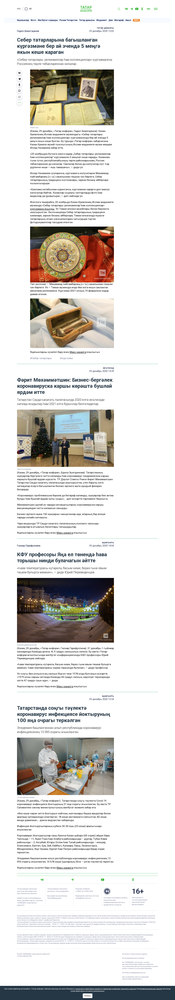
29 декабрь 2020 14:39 (101, 371)
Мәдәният (101, 20)
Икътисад (108, 367)
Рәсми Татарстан (68, 20)
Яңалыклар (23, 20)
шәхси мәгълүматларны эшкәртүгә (88, 989)
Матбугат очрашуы (48, 20)
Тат (30, 9)
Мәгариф (119, 20)
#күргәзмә (66, 358)
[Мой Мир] (19, 96)
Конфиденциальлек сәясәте (151, 989)
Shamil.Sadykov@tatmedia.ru (132, 979)
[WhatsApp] (19, 90)
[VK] (126, 9)
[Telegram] (131, 9)
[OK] (142, 9)
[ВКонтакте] (19, 72)
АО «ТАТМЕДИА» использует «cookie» (135, 962)
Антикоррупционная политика (133, 958)
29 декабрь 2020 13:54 (101, 699)
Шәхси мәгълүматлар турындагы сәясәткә (119, 989)
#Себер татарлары (41, 358)
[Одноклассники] (19, 84)
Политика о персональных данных (134, 954)
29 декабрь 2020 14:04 (101, 545)
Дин (111, 20)
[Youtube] (137, 9)
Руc (19, 9)
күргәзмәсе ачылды (42, 208)
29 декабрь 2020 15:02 (101, 31)
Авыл (128, 20)
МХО (136, 20)
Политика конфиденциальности (133, 973)
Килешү (88, 996)
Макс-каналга (78, 352)
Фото (33, 20)
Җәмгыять (108, 542)
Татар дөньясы (87, 20)
